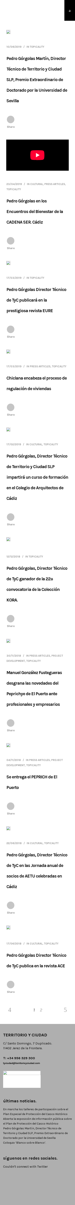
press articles (54, 184)
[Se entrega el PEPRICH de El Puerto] (8, 745)
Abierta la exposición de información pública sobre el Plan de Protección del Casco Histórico (37, 1121)
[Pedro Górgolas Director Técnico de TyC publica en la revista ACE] (8, 928)
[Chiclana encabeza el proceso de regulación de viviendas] (8, 351)
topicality (37, 46)
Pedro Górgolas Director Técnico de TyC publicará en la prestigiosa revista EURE (36, 300)
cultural (36, 184)
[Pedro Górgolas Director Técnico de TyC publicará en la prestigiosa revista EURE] (8, 263)
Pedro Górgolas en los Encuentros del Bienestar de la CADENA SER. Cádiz (34, 211)
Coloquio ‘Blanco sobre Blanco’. (24, 1142)
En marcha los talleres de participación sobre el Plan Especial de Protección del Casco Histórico (35, 1112)
